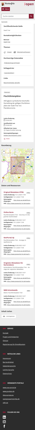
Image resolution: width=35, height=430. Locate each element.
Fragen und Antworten (11, 337)
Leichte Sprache (8, 370)
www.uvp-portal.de (9, 388)
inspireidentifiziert (9, 73)
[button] (4, 151)
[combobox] (15, 16)
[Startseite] (8, 4)
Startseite (4, 22)
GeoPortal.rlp (9, 238)
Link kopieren (10, 316)
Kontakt (5, 333)
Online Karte (9, 212)
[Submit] (31, 16)
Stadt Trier (7, 42)
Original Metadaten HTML (14, 192)
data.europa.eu (8, 395)
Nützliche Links (13, 354)
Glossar (5, 341)
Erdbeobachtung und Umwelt (12, 63)
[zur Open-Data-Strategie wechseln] (29, 4)
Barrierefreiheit (8, 362)
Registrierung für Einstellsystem (14, 344)
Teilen (8, 139)
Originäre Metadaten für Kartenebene (13, 264)
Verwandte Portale (15, 383)
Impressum (7, 358)
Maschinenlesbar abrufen (12, 83)
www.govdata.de (8, 391)
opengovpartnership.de (11, 399)
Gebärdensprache (9, 366)
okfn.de (5, 403)
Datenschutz (7, 374)
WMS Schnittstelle (11, 290)
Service (10, 328)
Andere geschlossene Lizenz (12, 135)
